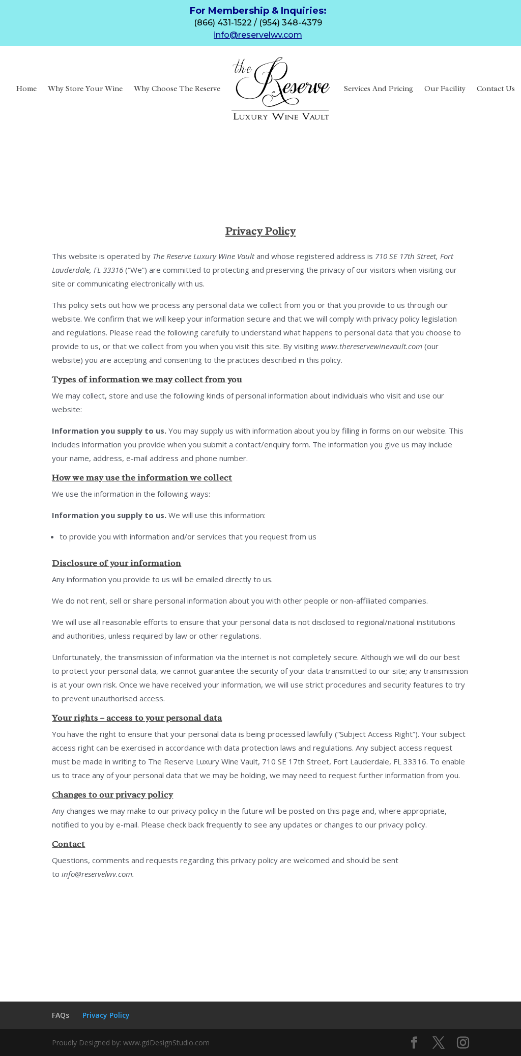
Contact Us (496, 89)
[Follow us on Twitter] (438, 1043)
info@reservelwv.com (258, 35)
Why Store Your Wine (85, 89)
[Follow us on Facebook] (414, 1043)
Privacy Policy (106, 1015)
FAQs (60, 1015)
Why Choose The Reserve (177, 89)
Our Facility (445, 89)
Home (26, 89)
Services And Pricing (378, 89)
